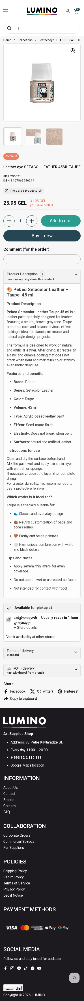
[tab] (25, 627)
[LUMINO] (42, 11)
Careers (9, 806)
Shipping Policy (15, 871)
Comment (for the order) (26, 249)
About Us (10, 787)
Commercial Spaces (18, 841)
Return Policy (13, 877)
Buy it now (42, 236)
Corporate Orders (16, 835)
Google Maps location (27, 765)
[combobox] (42, 28)
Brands (8, 800)
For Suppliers (13, 847)
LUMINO (38, 995)
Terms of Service (16, 883)
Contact (9, 794)
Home (7, 40)
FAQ (6, 812)
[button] (76, 11)
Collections (24, 40)
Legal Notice (13, 895)
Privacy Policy (14, 889)
